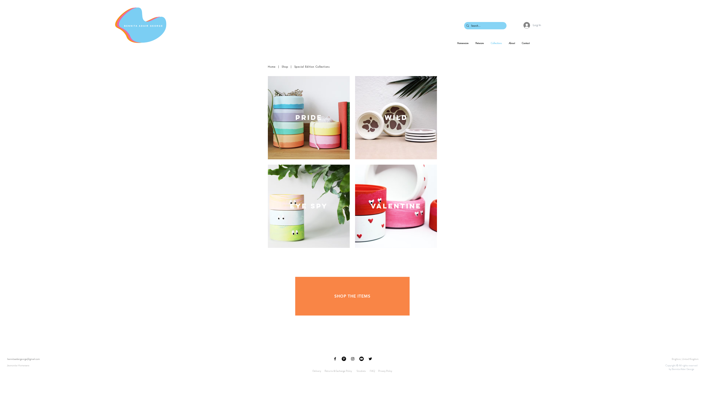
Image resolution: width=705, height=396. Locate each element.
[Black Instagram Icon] (352, 359)
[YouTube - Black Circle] (361, 359)
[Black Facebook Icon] (335, 359)
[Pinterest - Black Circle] (344, 359)
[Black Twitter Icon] (370, 359)
